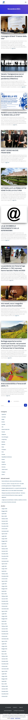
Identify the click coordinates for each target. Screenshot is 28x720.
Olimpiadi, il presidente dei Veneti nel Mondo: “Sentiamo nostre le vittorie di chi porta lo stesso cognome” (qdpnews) (13, 495)
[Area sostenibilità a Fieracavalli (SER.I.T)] (14, 372)
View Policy (17, 718)
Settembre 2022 (5, 608)
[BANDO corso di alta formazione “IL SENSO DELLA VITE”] (14, 101)
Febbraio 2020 (5, 686)
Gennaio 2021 (5, 658)
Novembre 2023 (5, 576)
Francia (3, 431)
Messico (3, 444)
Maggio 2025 (4, 541)
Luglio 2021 (4, 643)
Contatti (15, 707)
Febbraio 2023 (5, 596)
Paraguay (4, 449)
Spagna (3, 462)
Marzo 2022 (4, 623)
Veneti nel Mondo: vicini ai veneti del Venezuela (11, 481)
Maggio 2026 (4, 511)
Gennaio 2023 (5, 598)
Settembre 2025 (5, 531)
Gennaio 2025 (5, 551)
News (3, 446)
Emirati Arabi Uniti (5, 429)
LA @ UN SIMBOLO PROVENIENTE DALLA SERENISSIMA (10, 228)
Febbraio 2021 (5, 656)
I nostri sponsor (8, 710)
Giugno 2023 (4, 586)
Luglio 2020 (4, 673)
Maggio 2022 (4, 618)
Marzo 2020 (4, 683)
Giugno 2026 (4, 508)
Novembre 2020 (5, 663)
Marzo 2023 (4, 593)
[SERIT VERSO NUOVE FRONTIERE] (14, 138)
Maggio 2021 (4, 648)
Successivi (16, 401)
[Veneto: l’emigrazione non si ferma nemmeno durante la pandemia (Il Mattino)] (14, 62)
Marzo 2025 (4, 546)
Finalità (21, 707)
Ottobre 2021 (4, 636)
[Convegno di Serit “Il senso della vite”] (14, 24)
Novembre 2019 (5, 693)
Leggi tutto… (13, 48)
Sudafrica (4, 464)
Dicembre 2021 (5, 631)
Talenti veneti (4, 469)
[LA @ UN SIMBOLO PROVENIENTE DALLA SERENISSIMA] (14, 214)
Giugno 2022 (4, 616)
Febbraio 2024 (5, 573)
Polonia (3, 454)
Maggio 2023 (4, 588)
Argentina (4, 414)
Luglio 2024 (4, 566)
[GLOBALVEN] (4, 2)
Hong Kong (4, 439)
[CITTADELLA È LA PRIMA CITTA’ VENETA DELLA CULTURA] (14, 176)
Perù (3, 451)
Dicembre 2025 (5, 523)
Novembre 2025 (5, 526)
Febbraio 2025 (5, 548)
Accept (12, 718)
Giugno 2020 (4, 676)
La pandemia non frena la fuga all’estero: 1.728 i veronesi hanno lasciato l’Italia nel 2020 (13, 268)
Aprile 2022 (4, 621)
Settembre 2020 (5, 668)
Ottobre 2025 (4, 528)
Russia (3, 459)
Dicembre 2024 (5, 553)
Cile (2, 426)
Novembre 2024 (5, 556)
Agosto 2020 (4, 671)
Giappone (4, 434)
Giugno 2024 (4, 568)
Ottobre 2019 (4, 696)
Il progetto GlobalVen (19, 710)
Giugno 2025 (4, 538)
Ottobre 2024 (4, 558)
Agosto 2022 (4, 611)
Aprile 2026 (4, 513)
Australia (4, 416)
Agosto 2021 (4, 641)
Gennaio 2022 (5, 628)
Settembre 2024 (5, 561)
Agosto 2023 (4, 581)
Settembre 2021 (5, 638)
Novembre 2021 (5, 633)
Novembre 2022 (5, 603)
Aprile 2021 (4, 651)
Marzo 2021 (4, 653)
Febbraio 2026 (5, 518)
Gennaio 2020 (5, 688)
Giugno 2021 (4, 646)
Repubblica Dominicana (7, 456)
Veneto (3, 474)
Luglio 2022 (4, 613)
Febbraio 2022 (5, 626)
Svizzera (3, 467)
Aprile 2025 (4, 543)
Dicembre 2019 (5, 691)
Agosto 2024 (4, 563)
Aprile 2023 (4, 591)
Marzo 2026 (4, 516)
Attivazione (8, 707)
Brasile (3, 421)
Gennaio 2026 (5, 521)
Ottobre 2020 (4, 666)
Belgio (3, 419)
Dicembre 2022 (5, 601)
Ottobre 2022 (4, 606)
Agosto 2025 (4, 533)
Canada (3, 424)
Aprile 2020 (4, 681)
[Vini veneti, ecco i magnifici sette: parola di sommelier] (14, 293)
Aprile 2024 (4, 571)
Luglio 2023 (4, 583)
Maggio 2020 (4, 678)
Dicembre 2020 (5, 661)
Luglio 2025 (4, 536)
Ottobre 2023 (4, 578)
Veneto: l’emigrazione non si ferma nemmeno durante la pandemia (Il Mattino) (12, 76)
